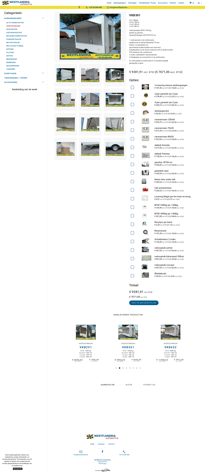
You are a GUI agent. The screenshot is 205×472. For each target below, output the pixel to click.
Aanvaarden (17, 469)
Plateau (10, 52)
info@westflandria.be (118, 7)
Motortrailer (13, 42)
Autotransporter (15, 23)
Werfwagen (11, 59)
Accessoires (163, 3)
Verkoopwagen (13, 26)
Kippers (10, 49)
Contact (181, 3)
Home (109, 3)
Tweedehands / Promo (147, 3)
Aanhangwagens (119, 3)
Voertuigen (132, 3)
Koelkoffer (11, 29)
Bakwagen (11, 62)
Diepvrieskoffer (14, 32)
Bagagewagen (12, 66)
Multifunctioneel (15, 46)
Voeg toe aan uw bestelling (144, 303)
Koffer (9, 56)
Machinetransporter (16, 36)
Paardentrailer (13, 39)
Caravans (10, 69)
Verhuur (173, 3)
